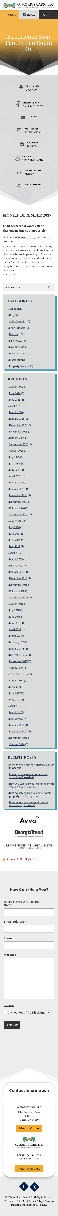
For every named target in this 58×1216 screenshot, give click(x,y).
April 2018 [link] (15, 629)
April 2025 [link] (15, 476)
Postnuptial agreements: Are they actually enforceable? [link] (28, 776)
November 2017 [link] (18, 661)
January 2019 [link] (16, 572)
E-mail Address (15, 921)
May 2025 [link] (14, 470)
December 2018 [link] (18, 578)
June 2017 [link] (15, 693)
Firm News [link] (15, 347)
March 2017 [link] (16, 712)
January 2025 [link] (16, 489)
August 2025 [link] (16, 450)
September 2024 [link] (18, 514)
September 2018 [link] (18, 597)
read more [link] (9, 274)
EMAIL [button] (30, 14)
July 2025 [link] (14, 457)
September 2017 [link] (18, 674)
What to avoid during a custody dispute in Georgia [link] (31, 766)
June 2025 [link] (15, 463)
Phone (8, 938)
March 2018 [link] (16, 635)
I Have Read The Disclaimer (28, 1012)
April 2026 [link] (15, 406)
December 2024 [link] (18, 495)
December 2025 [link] (18, 425)
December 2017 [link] (18, 655)
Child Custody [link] (17, 321)
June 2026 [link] (15, 393)
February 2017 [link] (17, 718)
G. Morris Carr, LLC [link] (29, 237)
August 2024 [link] (16, 521)
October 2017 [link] (17, 667)
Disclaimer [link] (9, 1005)
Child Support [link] (17, 328)
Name (8, 905)
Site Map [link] (21, 1201)
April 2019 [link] (15, 553)
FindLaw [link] (43, 1204)
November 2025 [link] (18, 431)
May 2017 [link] (14, 699)
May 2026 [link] (14, 399)
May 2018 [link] (14, 623)
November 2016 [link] (18, 738)
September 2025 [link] (18, 444)
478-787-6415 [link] (33, 1154)
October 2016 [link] (17, 744)
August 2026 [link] (16, 387)
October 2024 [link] (17, 508)
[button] (24, 1186)
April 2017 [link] (15, 706)
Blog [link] (13, 241)
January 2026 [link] (16, 418)
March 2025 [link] (16, 482)
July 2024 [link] (14, 527)
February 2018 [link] (17, 642)
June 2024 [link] (15, 533)
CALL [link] (50, 15)
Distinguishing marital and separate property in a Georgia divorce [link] (30, 794)
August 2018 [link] (16, 604)
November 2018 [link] (18, 584)
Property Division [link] (19, 366)
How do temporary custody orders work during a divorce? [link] (28, 804)
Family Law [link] (15, 340)
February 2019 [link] (17, 565)
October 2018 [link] (17, 591)
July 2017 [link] (14, 687)
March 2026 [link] (16, 412)
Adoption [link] (14, 308)
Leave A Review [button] (29, 1169)
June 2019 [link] (15, 540)
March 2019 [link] (16, 559)
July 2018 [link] (14, 610)
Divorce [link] (13, 334)
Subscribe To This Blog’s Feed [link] (21, 859)
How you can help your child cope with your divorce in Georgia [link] (31, 785)
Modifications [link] (17, 360)
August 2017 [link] (16, 680)
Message (10, 955)
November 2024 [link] (18, 501)
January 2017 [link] (16, 725)
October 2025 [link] (17, 438)
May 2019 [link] (14, 546)
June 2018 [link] (15, 616)
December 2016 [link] (18, 731)
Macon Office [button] (29, 1128)
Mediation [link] (15, 353)
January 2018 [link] (16, 648)
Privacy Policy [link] (35, 1201)
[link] (29, 8)
